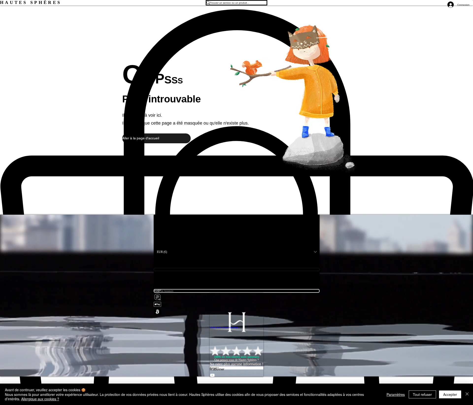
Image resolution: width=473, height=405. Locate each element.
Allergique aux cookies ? (40, 398)
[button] (156, 138)
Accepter (450, 394)
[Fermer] (467, 394)
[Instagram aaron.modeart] (236, 380)
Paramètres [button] (396, 394)
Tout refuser (422, 394)
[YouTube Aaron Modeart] (236, 375)
